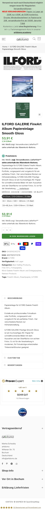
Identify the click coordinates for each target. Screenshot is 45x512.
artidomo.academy (22, 32)
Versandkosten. (23, 160)
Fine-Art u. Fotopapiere (11, 268)
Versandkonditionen (22, 8)
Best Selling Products (21, 265)
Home (4, 47)
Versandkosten (22, 144)
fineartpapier (25, 277)
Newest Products (9, 273)
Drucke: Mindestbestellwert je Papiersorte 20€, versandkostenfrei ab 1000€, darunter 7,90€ (23, 20)
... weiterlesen (23, 188)
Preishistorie (11, 156)
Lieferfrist (32, 144)
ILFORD (11, 258)
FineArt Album (13, 277)
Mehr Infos (36, 381)
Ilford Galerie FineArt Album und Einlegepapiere (21, 271)
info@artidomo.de (9, 458)
